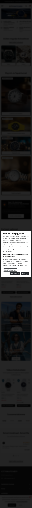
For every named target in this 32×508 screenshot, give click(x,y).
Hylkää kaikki (15, 274)
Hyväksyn (25, 274)
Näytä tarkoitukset (10, 270)
